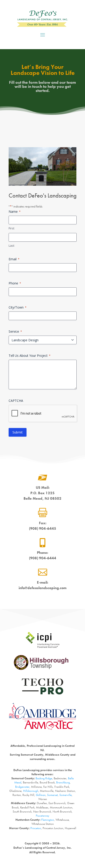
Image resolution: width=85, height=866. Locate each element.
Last (11, 245)
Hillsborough (30, 791)
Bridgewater (22, 787)
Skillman (41, 795)
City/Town (18, 307)
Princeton (35, 828)
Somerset (52, 795)
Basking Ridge (44, 778)
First (11, 228)
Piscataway (42, 816)
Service (15, 331)
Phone (15, 283)
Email (14, 259)
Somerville (65, 795)
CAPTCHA (16, 400)
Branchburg (63, 782)
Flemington (47, 820)
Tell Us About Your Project (30, 355)
